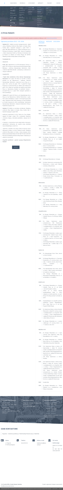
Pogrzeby (30, 13)
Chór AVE (39, 7)
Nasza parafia (13, 3)
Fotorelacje (30, 7)
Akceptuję (60, 488)
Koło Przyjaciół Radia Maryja (40, 16)
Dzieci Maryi (39, 9)
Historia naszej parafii (13, 8)
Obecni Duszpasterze (12, 13)
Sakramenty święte (21, 15)
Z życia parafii (31, 3)
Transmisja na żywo (48, 8)
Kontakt (58, 3)
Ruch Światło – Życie (40, 25)
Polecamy (49, 3)
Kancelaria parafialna (21, 8)
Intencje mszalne (31, 9)
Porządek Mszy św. (22, 10)
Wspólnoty (40, 3)
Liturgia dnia (48, 11)
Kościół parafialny (12, 17)
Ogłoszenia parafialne (30, 12)
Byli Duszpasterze (13, 15)
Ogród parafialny (13, 19)
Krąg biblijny (39, 20)
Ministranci (39, 22)
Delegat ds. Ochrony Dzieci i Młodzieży (22, 20)
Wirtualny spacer (13, 24)
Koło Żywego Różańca (39, 18)
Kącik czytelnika (49, 10)
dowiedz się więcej (55, 488)
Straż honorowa (40, 26)
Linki (47, 13)
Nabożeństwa (21, 12)
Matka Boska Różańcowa (12, 10)
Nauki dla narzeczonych (21, 17)
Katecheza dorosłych (39, 11)
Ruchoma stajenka (12, 22)
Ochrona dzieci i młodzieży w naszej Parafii (22, 23)
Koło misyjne (39, 13)
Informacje (22, 3)
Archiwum (16, 147)
